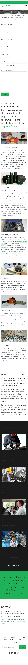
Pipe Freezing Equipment (10, 147)
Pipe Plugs (5, 188)
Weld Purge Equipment (9, 234)
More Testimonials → (14, 566)
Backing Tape (9, 256)
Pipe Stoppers (6, 345)
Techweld (4, 278)
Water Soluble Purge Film (9, 254)
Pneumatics (5, 311)
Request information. (11, 126)
